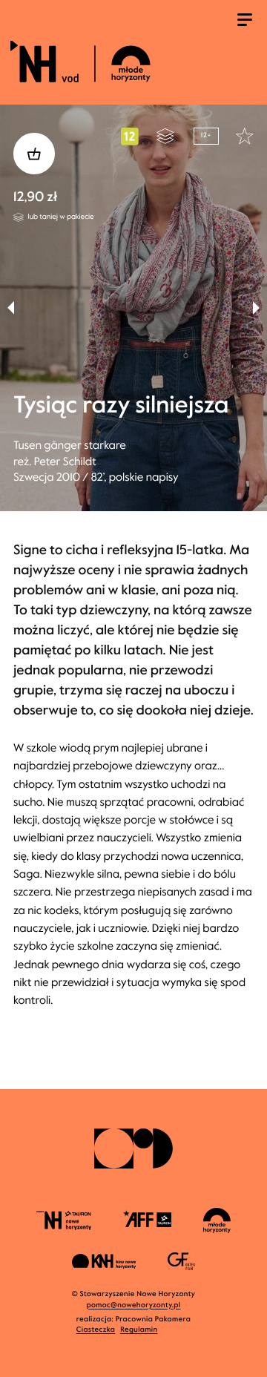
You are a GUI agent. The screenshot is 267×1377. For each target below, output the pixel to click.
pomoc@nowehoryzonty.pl (134, 1305)
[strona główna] (130, 60)
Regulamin (138, 1330)
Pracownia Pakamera (153, 1319)
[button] (256, 308)
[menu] (244, 21)
